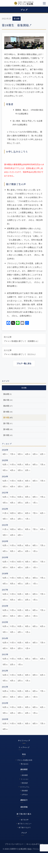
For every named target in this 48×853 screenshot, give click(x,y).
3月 (35, 454)
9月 (27, 464)
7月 (12, 454)
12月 (5, 464)
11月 (13, 464)
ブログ (24, 833)
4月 (27, 454)
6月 (42, 513)
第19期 (8, 411)
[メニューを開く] (44, 3)
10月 (20, 464)
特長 (24, 754)
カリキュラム (24, 787)
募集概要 (25, 791)
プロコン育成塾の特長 (24, 760)
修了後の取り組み (24, 814)
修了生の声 (24, 819)
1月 (35, 502)
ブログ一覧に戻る (24, 363)
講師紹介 (24, 800)
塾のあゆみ (24, 764)
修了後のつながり (25, 827)
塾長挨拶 (25, 783)
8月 (5, 454)
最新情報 (24, 807)
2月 (42, 454)
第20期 (8, 405)
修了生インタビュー (24, 823)
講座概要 (24, 769)
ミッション (24, 779)
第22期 (7, 394)
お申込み (25, 794)
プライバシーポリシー (14, 844)
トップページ (24, 747)
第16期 (8, 429)
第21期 (8, 400)
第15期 (8, 435)
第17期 (8, 423)
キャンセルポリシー (34, 844)
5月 (20, 454)
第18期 (16, 18)
